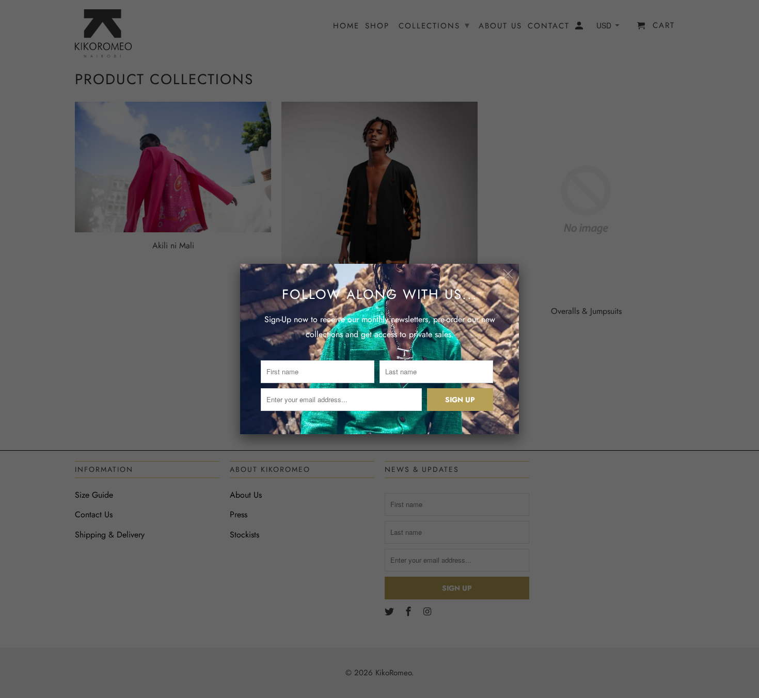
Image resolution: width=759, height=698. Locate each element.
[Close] (508, 274)
